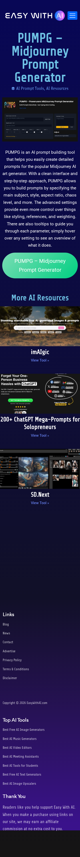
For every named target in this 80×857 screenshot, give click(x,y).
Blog (6, 624)
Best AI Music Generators (19, 739)
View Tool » (40, 360)
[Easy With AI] (35, 14)
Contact (8, 642)
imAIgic (40, 352)
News (6, 633)
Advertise (9, 651)
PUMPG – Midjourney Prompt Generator (40, 265)
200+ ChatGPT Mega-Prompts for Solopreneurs (40, 423)
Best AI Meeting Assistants (21, 757)
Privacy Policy (12, 660)
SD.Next (40, 494)
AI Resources (57, 88)
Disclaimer (10, 678)
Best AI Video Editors (17, 748)
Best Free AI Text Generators (22, 774)
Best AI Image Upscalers (19, 784)
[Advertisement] (40, 554)
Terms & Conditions (16, 669)
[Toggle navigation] (72, 15)
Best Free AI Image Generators (23, 730)
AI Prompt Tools (30, 88)
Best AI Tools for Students (20, 766)
